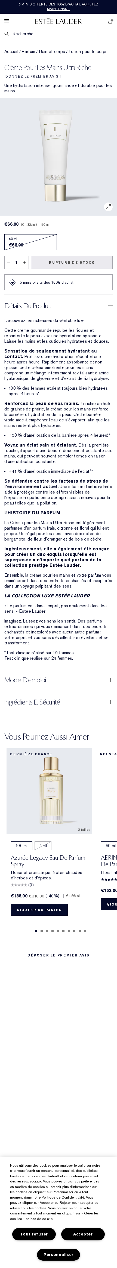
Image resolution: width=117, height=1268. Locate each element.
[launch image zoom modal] (108, 206)
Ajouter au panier (39, 910)
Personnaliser (58, 1254)
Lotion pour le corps (88, 51)
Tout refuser (34, 1234)
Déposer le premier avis (58, 955)
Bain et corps (52, 51)
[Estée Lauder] (58, 21)
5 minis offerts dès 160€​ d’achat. (58, 6)
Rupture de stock (72, 262)
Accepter (83, 1234)
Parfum (28, 51)
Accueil (11, 51)
